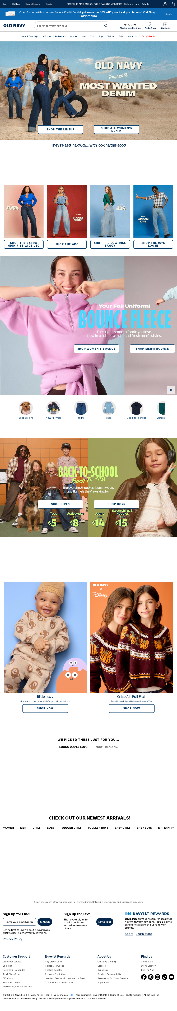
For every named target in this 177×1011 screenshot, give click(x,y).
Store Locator (148, 966)
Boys (101, 36)
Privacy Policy (12, 939)
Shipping (7, 966)
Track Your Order (11, 974)
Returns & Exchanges (14, 970)
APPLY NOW (89, 16)
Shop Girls (60, 504)
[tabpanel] (88, 757)
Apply (129, 934)
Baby (121, 36)
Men (84, 36)
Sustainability (133, 995)
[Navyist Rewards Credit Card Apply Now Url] (88, 14)
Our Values (102, 970)
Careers (101, 966)
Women (73, 36)
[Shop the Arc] (67, 217)
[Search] (106, 26)
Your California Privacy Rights (91, 995)
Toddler (111, 36)
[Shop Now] (88, 487)
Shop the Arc (66, 244)
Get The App (147, 970)
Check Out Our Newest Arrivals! (90, 818)
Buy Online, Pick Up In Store (17, 986)
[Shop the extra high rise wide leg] (24, 217)
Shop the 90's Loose (153, 244)
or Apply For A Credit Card (59, 982)
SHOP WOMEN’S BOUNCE (96, 348)
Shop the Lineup (60, 129)
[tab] (73, 747)
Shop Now (45, 708)
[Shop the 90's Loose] (153, 217)
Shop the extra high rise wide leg (24, 244)
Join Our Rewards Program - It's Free (64, 978)
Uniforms (46, 36)
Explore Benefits (53, 970)
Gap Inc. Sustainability (109, 974)
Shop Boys (116, 504)
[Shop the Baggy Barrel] (110, 217)
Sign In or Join (131, 4)
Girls (92, 36)
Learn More (144, 934)
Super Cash (103, 982)
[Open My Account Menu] (165, 4)
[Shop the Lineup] (88, 89)
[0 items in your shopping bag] (172, 4)
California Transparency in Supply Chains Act (62, 998)
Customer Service (12, 961)
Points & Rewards (54, 966)
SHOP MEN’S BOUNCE (152, 348)
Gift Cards (8, 978)
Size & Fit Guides (11, 982)
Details (145, 4)
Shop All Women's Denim (116, 129)
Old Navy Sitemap (107, 961)
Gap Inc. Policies (97, 998)
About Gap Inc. (152, 995)
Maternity (132, 36)
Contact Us (147, 961)
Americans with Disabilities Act (19, 998)
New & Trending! (30, 36)
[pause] (171, 390)
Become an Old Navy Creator (112, 978)
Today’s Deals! (148, 36)
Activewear (60, 36)
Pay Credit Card (53, 961)
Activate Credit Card (55, 974)
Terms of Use (117, 995)
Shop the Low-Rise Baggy (110, 244)
